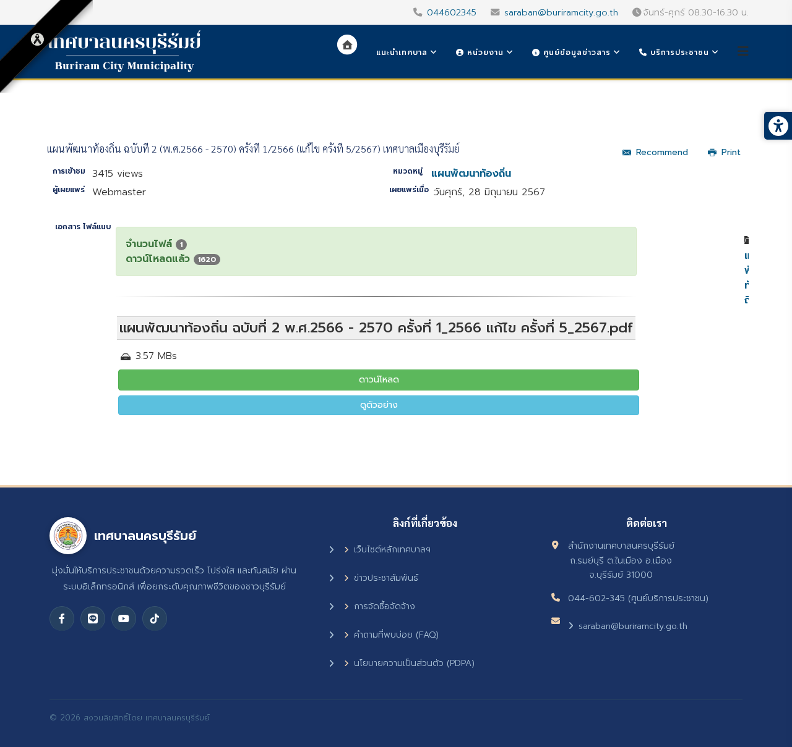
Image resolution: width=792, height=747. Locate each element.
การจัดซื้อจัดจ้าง (384, 606)
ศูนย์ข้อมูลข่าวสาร (575, 52)
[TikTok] (154, 618)
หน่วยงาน (484, 52)
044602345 (451, 12)
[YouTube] (123, 618)
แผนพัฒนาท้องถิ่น (471, 173)
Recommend (662, 152)
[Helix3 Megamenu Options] (743, 51)
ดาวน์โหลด (379, 379)
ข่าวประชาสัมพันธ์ (386, 578)
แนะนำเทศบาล (402, 52)
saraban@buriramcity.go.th (561, 12)
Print (731, 152)
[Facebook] (62, 618)
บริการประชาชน (678, 52)
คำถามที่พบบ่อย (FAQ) (396, 634)
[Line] (92, 618)
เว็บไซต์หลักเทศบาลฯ (392, 549)
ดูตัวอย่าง (379, 405)
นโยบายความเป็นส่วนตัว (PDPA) (414, 663)
